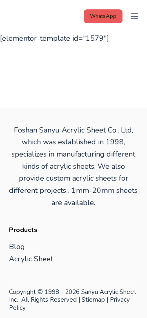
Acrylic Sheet (31, 259)
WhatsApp (103, 16)
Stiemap (93, 300)
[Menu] (134, 16)
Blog (17, 247)
